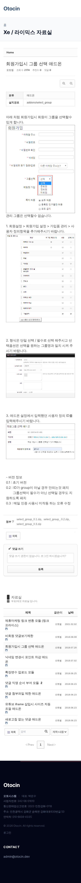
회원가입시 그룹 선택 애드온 (34, 63)
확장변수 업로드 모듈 (19, 672)
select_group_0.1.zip (29, 519)
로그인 (7, 832)
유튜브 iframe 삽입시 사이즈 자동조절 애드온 (28, 706)
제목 (28, 612)
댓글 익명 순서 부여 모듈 (22, 683)
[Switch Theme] (63, 9)
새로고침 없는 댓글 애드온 (23, 719)
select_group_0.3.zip (29, 524)
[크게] (63, 83)
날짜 (71, 612)
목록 (14, 536)
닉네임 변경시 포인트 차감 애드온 (26, 659)
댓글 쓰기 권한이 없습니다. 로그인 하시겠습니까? (37, 556)
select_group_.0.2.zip (56, 519)
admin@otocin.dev (16, 856)
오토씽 (10, 70)
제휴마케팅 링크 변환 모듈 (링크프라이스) (27, 623)
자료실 (16, 597)
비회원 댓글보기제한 (19, 636)
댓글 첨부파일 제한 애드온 (23, 693)
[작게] (71, 83)
